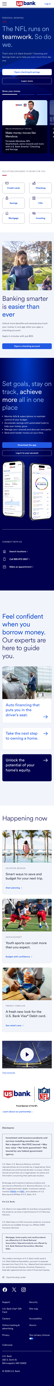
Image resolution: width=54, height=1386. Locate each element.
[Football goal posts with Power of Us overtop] (27, 1054)
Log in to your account (27, 453)
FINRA (13, 1191)
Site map (33, 1308)
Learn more (27, 81)
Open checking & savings (27, 72)
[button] (47, 3)
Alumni (32, 1325)
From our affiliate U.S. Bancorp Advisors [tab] (27, 94)
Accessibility (35, 1318)
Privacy (5, 1335)
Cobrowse (7, 1345)
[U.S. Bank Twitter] (14, 1290)
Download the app (27, 445)
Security (33, 1302)
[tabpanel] (24, 126)
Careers (6, 1318)
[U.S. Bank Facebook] (5, 1290)
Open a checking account (27, 346)
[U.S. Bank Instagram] (23, 1290)
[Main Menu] (4, 4)
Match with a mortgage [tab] (44, 94)
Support (6, 1302)
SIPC (22, 1191)
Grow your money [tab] (9, 94)
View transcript (8, 1072)
